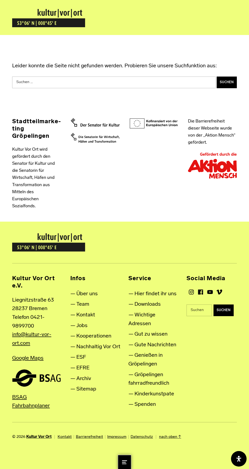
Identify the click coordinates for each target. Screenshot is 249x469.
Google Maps (28, 358)
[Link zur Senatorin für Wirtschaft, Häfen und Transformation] (95, 138)
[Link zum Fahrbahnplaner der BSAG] (36, 378)
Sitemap (86, 389)
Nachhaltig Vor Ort (98, 347)
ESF (81, 357)
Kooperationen (93, 336)
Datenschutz (142, 437)
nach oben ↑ (170, 437)
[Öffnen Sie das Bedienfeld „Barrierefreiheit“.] (239, 459)
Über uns (87, 294)
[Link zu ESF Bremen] (153, 124)
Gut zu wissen (151, 334)
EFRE (82, 368)
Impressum (116, 437)
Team (82, 304)
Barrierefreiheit (89, 437)
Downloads (147, 304)
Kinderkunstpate (154, 394)
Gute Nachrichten (155, 345)
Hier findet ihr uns (155, 294)
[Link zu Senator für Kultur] (95, 122)
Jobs (82, 326)
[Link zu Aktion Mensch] (212, 166)
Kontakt (85, 315)
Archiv (83, 379)
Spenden (145, 404)
